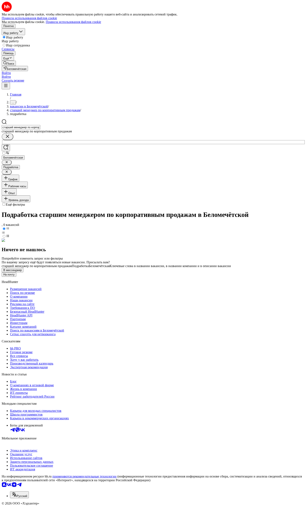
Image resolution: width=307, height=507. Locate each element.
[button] (6, 73)
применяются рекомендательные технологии (84, 476)
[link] (9, 63)
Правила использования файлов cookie (73, 22)
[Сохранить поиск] (6, 147)
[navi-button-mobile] (6, 85)
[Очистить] (7, 136)
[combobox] (21, 127)
